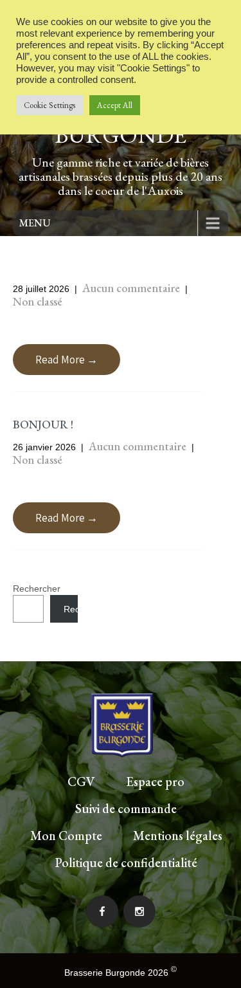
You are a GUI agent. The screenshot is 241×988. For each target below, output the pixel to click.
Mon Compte (66, 835)
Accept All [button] (114, 105)
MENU (35, 223)
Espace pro (155, 781)
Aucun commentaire (131, 287)
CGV (81, 781)
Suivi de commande (126, 808)
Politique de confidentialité (126, 862)
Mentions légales (177, 835)
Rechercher (36, 588)
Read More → (66, 359)
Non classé (37, 301)
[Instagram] (139, 911)
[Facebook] (102, 911)
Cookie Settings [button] (49, 105)
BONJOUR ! (43, 424)
